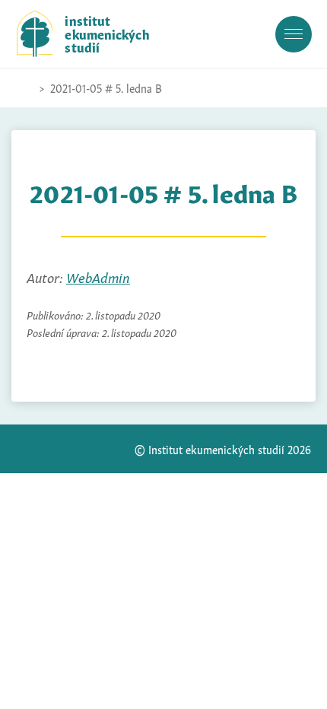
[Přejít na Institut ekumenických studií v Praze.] (24, 88)
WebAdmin (98, 276)
